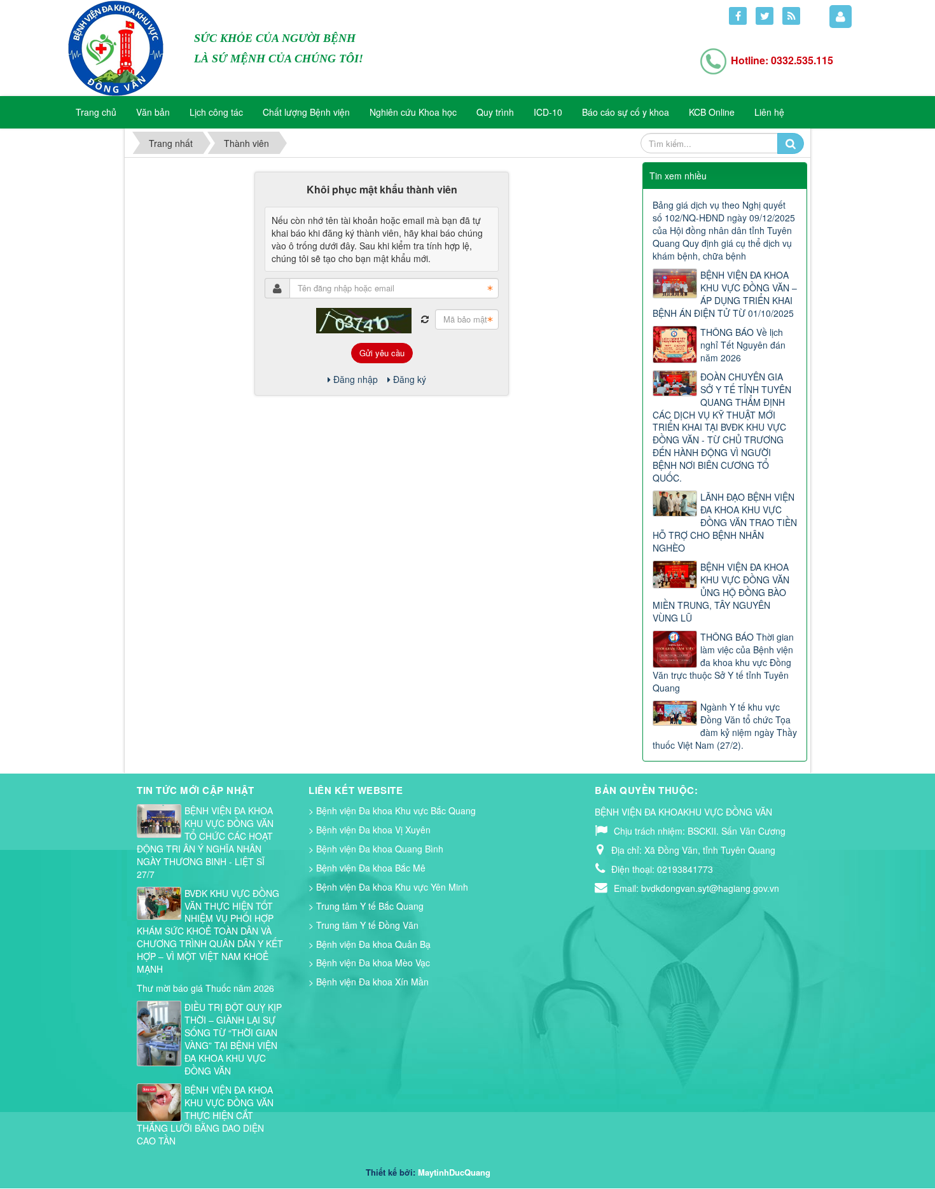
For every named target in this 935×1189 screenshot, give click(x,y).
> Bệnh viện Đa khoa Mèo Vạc (369, 962)
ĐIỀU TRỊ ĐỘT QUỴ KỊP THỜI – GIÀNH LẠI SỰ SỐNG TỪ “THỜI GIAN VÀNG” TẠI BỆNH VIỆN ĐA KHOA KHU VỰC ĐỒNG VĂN (233, 1039)
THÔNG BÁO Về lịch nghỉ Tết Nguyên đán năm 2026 (743, 345)
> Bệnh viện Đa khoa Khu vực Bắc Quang (392, 810)
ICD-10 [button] (548, 112)
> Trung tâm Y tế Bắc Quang (366, 906)
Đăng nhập (355, 379)
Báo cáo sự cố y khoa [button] (625, 112)
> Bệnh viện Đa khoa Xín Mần (368, 981)
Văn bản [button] (153, 112)
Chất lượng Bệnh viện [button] (306, 112)
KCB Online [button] (712, 112)
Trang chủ (96, 112)
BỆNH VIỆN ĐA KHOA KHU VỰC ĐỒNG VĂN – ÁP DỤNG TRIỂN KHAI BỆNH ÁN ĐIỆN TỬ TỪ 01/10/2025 (725, 293)
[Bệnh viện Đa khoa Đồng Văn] (115, 47)
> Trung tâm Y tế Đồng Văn (363, 925)
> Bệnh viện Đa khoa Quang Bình (375, 848)
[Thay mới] (425, 319)
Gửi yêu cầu (382, 353)
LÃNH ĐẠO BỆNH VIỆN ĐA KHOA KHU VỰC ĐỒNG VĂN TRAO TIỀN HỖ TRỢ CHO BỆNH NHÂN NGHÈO (725, 522)
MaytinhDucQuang (454, 1172)
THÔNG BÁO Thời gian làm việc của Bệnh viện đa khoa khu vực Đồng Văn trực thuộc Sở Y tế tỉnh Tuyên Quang (723, 662)
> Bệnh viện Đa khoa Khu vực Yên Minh (388, 886)
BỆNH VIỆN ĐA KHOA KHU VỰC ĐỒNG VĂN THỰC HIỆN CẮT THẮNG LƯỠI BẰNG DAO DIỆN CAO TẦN (205, 1115)
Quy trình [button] (495, 112)
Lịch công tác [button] (216, 112)
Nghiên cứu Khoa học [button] (413, 112)
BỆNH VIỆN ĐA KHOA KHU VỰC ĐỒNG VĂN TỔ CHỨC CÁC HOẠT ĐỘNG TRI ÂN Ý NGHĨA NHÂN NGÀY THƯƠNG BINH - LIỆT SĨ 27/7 (205, 842)
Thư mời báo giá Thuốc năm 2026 (205, 988)
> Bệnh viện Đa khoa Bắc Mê (367, 867)
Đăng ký (409, 379)
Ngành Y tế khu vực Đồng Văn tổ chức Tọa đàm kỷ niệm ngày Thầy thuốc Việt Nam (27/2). (725, 725)
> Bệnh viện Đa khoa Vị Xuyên (369, 829)
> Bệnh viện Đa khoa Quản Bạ (369, 944)
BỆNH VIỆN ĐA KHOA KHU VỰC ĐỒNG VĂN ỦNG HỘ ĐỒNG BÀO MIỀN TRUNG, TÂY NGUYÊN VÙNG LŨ (721, 592)
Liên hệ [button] (769, 112)
